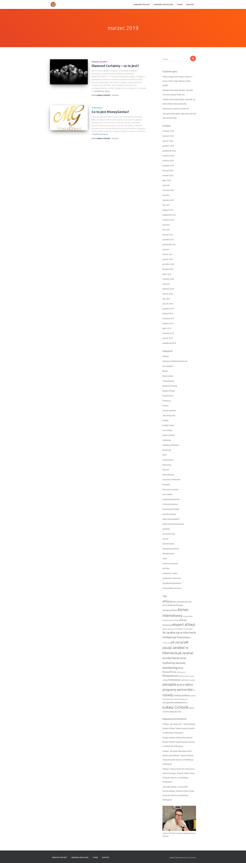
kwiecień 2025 (168, 161)
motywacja (174, 679)
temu (115, 95)
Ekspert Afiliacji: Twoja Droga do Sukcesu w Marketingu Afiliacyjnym (177, 759)
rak (194, 690)
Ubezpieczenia (168, 544)
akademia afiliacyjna (175, 605)
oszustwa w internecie (171, 480)
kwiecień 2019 (168, 333)
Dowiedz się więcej (102, 91)
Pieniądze (166, 485)
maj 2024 (166, 185)
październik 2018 (169, 343)
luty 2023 (166, 205)
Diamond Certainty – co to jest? (115, 66)
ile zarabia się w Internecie (179, 632)
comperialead (188, 616)
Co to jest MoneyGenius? (110, 112)
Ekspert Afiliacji (168, 391)
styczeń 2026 (167, 141)
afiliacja (167, 601)
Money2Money (169, 672)
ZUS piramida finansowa (171, 588)
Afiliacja (165, 356)
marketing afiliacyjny (170, 445)
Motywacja (166, 465)
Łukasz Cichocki (175, 707)
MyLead (165, 470)
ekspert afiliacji (183, 624)
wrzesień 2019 (168, 318)
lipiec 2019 (166, 328)
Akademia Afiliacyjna (163, 4)
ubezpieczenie (183, 699)
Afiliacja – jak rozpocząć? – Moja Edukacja (178, 724)
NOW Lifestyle (168, 475)
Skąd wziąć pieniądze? (171, 519)
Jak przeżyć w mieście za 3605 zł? (175, 109)
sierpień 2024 (167, 175)
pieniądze (169, 684)
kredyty (165, 420)
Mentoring (166, 450)
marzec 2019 (167, 338)
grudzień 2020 (168, 264)
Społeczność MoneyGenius (173, 524)
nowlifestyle (184, 680)
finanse (165, 406)
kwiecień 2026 (168, 136)
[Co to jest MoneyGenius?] (69, 117)
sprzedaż (193, 695)
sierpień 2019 (167, 323)
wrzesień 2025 (168, 156)
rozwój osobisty (181, 695)
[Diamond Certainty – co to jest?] (69, 71)
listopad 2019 (167, 314)
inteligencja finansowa (175, 637)
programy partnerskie (171, 499)
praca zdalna (167, 494)
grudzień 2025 (168, 146)
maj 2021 (166, 249)
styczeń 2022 (167, 235)
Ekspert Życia (167, 396)
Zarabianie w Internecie (171, 578)
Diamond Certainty (100, 62)
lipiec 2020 (166, 274)
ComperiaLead (168, 381)
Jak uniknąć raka (168, 416)
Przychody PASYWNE (170, 509)
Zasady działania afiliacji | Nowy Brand (177, 738)
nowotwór (192, 680)
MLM (164, 455)
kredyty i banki (168, 425)
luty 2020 (166, 299)
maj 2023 (166, 195)
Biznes (165, 371)
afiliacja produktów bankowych (174, 361)
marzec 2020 (167, 294)
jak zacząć (177, 642)
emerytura (174, 629)
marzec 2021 (167, 254)
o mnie (180, 4)
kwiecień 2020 (168, 289)
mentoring (169, 667)
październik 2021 (169, 244)
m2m (183, 658)
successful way (167, 699)
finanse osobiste (169, 411)
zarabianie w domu (169, 573)
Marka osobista (168, 435)
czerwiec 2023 (168, 190)
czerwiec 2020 (168, 279)
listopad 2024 (167, 170)
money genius (181, 672)
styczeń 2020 (167, 304)
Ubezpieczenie (168, 554)
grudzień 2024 (168, 166)
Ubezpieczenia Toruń (170, 549)
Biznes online (167, 376)
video (164, 559)
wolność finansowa (170, 564)
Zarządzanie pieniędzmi (171, 583)
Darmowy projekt (142, 4)
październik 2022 (169, 215)
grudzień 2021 (168, 240)
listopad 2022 (167, 210)
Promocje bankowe (170, 504)
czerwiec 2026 (168, 131)
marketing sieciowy (174, 662)
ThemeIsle (192, 857)
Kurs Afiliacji (167, 430)
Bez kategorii (167, 366)
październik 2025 (169, 151)
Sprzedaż (166, 529)
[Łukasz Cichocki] (53, 4)
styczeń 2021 (167, 259)
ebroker (176, 620)
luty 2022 (166, 230)
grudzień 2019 (168, 309)
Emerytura (166, 401)
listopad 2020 (167, 269)
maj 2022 (166, 225)
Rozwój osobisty (169, 514)
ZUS (186, 702)
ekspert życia (166, 629)
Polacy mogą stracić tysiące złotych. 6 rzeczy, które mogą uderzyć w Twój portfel (177, 81)
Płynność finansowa (170, 490)
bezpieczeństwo (170, 610)
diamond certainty (167, 620)
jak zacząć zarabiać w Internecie (175, 647)
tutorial (165, 539)
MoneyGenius (97, 108)
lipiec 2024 (166, 180)
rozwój (167, 695)
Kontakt (190, 4)
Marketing (166, 440)
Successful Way (168, 534)
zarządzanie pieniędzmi (173, 702)
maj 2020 (166, 284)
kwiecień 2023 (168, 200)
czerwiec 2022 (168, 220)
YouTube (165, 568)
